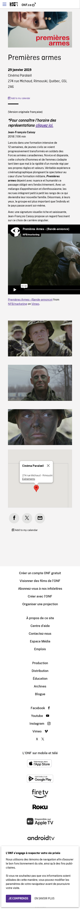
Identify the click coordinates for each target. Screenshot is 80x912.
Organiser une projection (40, 604)
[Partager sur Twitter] (27, 518)
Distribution (40, 671)
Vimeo (35, 303)
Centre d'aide (40, 626)
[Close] (48, 465)
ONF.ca (27, 5)
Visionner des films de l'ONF (40, 581)
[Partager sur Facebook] (14, 518)
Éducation (40, 678)
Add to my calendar (20, 98)
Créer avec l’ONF (40, 596)
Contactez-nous (40, 633)
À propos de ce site (40, 618)
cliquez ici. (44, 125)
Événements (28, 478)
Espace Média (40, 641)
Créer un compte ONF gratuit (40, 573)
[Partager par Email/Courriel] (40, 518)
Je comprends (18, 898)
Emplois (40, 649)
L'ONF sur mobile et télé (40, 753)
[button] (36, 488)
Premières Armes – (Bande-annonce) (30, 299)
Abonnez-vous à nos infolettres (40, 588)
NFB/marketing (17, 303)
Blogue (40, 694)
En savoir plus (44, 899)
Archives (40, 686)
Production (40, 663)
